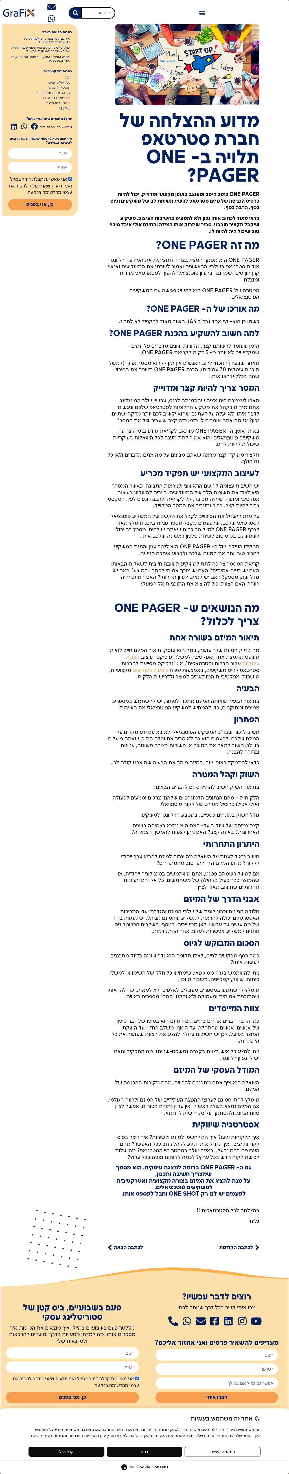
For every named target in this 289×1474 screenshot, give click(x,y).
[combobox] (98, 13)
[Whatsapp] (51, 18)
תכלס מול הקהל (59, 88)
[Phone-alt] (173, 1321)
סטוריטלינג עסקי (59, 82)
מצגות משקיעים (150, 670)
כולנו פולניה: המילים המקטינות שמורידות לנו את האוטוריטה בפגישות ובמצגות (40, 49)
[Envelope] (51, 7)
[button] (202, 12)
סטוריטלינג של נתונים (56, 98)
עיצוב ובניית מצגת (58, 103)
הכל (67, 77)
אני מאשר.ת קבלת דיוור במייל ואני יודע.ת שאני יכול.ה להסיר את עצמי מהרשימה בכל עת (40, 186)
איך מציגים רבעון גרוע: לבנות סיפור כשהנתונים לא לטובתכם (46, 40)
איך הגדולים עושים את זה (53, 93)
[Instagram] (242, 1321)
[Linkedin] (228, 1321)
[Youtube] (256, 1321)
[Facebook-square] (215, 1321)
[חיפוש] (75, 13)
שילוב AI (64, 108)
